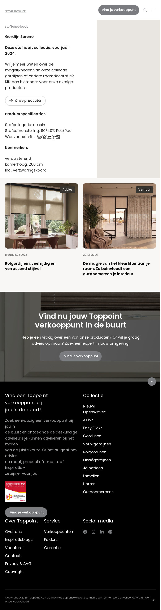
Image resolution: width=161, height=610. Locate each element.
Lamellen (91, 475)
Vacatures (15, 547)
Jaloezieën (93, 468)
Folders (51, 539)
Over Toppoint (21, 521)
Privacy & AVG (18, 563)
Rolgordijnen (94, 452)
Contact (13, 555)
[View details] (85, 532)
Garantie (52, 547)
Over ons (13, 531)
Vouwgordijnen (97, 444)
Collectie (93, 395)
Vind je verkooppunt (119, 9)
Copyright (14, 571)
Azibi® (88, 420)
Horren (89, 483)
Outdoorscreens (98, 491)
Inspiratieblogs (19, 539)
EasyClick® (92, 428)
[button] (145, 10)
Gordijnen (92, 435)
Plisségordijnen (97, 460)
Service (52, 521)
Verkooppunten (58, 531)
